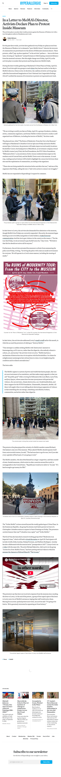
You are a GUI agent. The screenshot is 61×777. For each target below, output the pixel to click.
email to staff (40, 340)
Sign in (46, 3)
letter (33, 68)
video (5, 547)
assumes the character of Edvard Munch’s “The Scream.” (21, 552)
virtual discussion (31, 539)
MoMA (11, 659)
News (4, 16)
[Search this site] (3, 3)
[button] (22, 736)
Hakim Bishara (11, 38)
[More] (51, 9)
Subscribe (54, 3)
